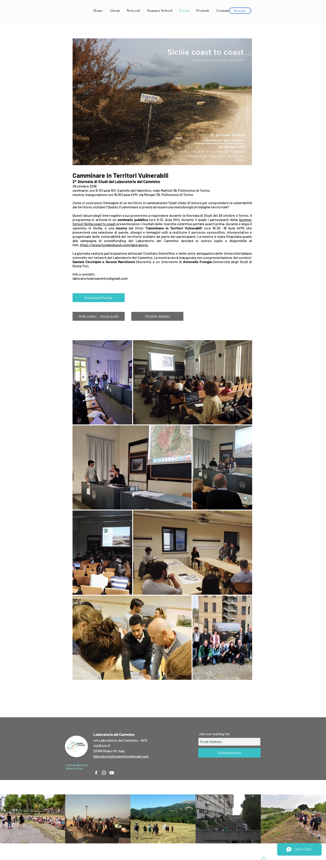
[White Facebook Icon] (96, 773)
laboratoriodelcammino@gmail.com (100, 278)
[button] (202, 10)
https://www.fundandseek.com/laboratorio (114, 245)
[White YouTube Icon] (111, 773)
